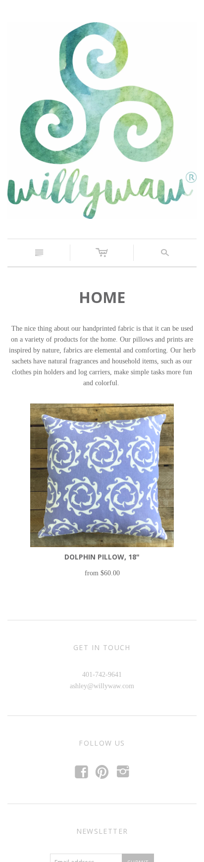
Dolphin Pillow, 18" (102, 556)
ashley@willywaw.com (102, 686)
